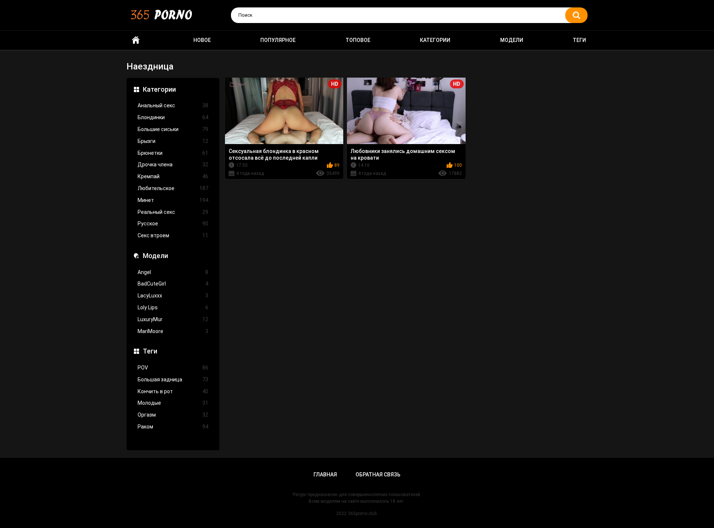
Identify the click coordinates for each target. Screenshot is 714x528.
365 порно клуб (135, 40)
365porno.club (362, 513)
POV (173, 368)
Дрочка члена (173, 164)
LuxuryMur (173, 319)
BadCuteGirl (173, 284)
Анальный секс (173, 105)
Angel (173, 272)
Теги (579, 40)
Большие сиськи (173, 129)
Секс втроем (173, 235)
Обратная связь (378, 475)
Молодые (173, 403)
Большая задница (173, 379)
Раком (173, 427)
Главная (325, 475)
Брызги (173, 141)
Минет (173, 200)
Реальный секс (173, 212)
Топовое (357, 40)
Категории (435, 40)
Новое (202, 40)
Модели (511, 40)
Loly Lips (173, 307)
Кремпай (173, 176)
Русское (173, 223)
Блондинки (173, 117)
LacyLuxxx (173, 296)
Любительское (173, 188)
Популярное (278, 40)
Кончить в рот (173, 391)
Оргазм (173, 415)
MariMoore (173, 331)
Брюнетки (173, 153)
